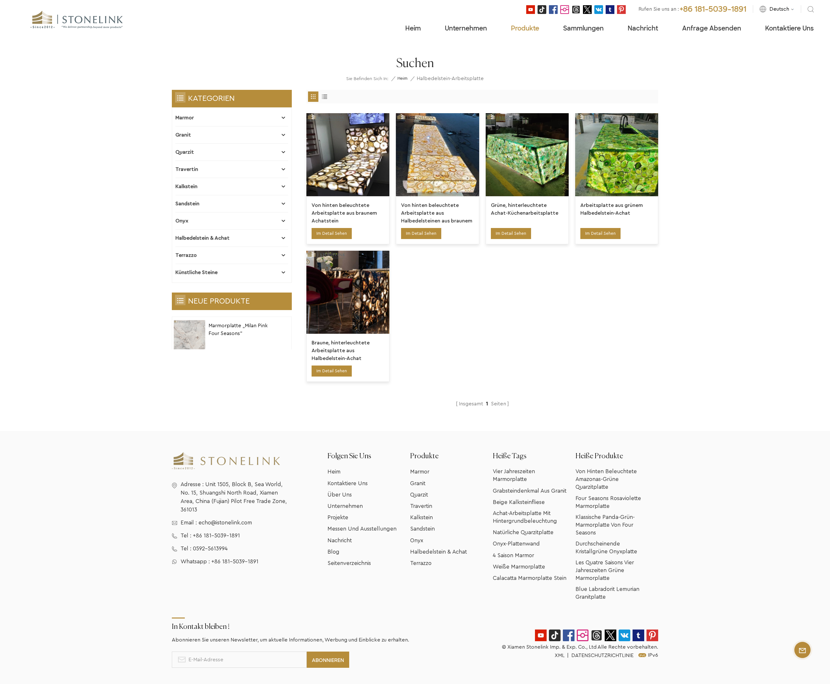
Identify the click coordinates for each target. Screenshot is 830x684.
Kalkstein (186, 186)
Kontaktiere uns (789, 28)
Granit (183, 135)
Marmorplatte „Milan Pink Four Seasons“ (238, 329)
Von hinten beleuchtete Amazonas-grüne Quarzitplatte (606, 479)
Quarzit (184, 152)
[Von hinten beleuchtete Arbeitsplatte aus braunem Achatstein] (347, 154)
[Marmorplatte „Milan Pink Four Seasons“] (189, 336)
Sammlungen (583, 28)
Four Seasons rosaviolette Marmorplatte (608, 502)
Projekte (337, 517)
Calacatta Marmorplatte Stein (529, 578)
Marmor (184, 117)
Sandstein (187, 203)
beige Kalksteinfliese (519, 502)
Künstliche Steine (196, 272)
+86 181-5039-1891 (713, 9)
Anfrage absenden (711, 28)
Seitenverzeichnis (349, 563)
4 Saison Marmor (513, 555)
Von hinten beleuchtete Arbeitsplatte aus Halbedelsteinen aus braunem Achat (436, 214)
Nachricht (643, 28)
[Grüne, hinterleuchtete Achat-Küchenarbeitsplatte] (527, 154)
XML (559, 655)
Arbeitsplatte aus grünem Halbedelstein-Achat (611, 209)
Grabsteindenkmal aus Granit (529, 491)
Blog (333, 552)
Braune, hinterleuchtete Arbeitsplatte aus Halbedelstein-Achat (341, 350)
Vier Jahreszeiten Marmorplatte (514, 475)
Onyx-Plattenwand (516, 543)
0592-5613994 (210, 548)
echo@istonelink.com (225, 522)
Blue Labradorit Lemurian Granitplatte (607, 593)
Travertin (186, 169)
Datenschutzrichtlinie (602, 655)
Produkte (525, 28)
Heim (413, 28)
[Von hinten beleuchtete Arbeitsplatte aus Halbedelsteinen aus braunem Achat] (437, 154)
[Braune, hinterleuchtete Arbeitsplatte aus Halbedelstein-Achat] (347, 292)
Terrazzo (186, 255)
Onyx (181, 220)
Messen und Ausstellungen (362, 529)
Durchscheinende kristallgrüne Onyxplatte (606, 547)
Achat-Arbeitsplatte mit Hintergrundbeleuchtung (525, 517)
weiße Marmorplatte (519, 567)
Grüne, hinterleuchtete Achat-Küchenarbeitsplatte (524, 209)
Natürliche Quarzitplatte (523, 532)
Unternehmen (466, 28)
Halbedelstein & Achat (202, 238)
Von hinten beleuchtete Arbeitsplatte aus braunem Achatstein (344, 213)
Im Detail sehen (331, 233)
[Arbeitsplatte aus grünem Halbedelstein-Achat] (616, 154)
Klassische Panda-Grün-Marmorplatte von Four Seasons (605, 524)
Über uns (339, 495)
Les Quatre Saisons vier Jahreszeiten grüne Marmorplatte (604, 570)
